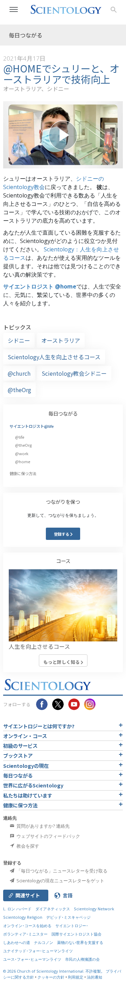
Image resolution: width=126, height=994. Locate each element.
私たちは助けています (27, 795)
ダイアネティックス (52, 908)
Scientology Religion (22, 917)
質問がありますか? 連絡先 (42, 826)
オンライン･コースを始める (27, 925)
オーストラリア (60, 340)
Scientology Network (94, 908)
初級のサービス (20, 745)
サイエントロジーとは (39, 726)
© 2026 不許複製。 (54, 971)
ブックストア (18, 755)
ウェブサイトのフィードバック (47, 836)
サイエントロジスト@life (31, 426)
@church (19, 373)
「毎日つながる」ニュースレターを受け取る (61, 871)
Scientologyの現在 (26, 765)
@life (19, 437)
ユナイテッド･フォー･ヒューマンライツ (38, 950)
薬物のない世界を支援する (80, 942)
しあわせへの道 (16, 942)
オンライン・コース (25, 735)
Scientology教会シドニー (74, 373)
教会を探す (27, 846)
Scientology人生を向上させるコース (54, 357)
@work (21, 453)
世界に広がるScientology (33, 785)
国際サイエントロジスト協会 (76, 934)
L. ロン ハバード (17, 908)
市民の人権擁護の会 (82, 959)
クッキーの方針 (50, 977)
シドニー (19, 340)
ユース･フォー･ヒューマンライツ (32, 959)
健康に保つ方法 (22, 473)
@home (22, 461)
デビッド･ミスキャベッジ (68, 917)
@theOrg (19, 389)
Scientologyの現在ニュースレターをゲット (59, 880)
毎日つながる (63, 413)
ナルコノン (43, 942)
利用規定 (75, 977)
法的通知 (94, 977)
